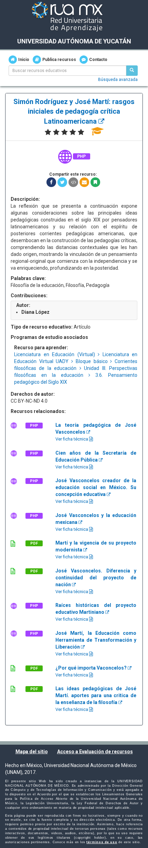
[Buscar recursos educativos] (132, 70)
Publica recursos (59, 59)
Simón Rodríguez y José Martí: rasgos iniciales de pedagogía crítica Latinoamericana (74, 111)
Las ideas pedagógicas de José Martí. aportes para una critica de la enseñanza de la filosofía (95, 695)
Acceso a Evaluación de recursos (95, 751)
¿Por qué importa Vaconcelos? (91, 668)
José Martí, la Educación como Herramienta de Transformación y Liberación (95, 640)
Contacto (98, 59)
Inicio (23, 59)
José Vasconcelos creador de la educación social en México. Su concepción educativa (95, 487)
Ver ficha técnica (72, 439)
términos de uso (101, 842)
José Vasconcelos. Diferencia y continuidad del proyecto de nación (95, 577)
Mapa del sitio (31, 751)
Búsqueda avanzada (118, 79)
